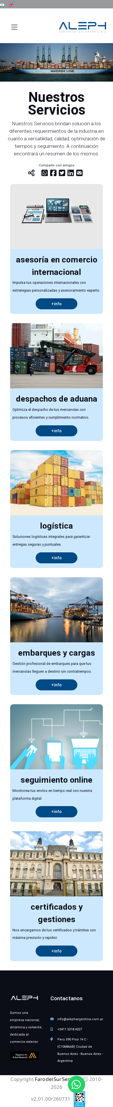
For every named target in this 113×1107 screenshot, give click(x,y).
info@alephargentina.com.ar (80, 1019)
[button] (2, 4)
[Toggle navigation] (14, 27)
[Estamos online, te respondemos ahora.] (76, 1084)
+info (56, 303)
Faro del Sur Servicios (58, 1079)
